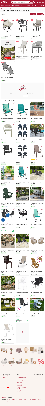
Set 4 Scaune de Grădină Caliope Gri (23, 160)
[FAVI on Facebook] (3, 387)
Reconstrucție (27, 5)
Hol (33, 365)
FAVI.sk (13, 399)
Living (11, 365)
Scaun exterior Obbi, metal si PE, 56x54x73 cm (11, 339)
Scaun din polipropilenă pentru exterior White (25, 292)
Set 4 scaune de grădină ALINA (37, 182)
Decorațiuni (7, 5)
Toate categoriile (38, 5)
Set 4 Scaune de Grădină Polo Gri (23, 139)
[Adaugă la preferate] (43, 20)
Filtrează (41, 14)
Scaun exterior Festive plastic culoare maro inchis (11, 271)
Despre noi (19, 375)
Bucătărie (33, 5)
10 (13, 146)
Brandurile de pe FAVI (21, 379)
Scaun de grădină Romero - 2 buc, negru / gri (25, 313)
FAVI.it (28, 399)
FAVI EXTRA (19, 385)
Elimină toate (19, 95)
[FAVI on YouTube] (8, 387)
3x (36, 159)
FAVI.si (6, 401)
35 (42, 146)
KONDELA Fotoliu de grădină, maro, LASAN (25, 35)
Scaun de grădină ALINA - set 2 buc (23, 250)
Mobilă (2, 5)
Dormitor (19, 365)
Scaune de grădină (9, 8)
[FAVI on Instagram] (5, 387)
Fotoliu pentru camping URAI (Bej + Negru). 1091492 (12, 35)
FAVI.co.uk (35, 399)
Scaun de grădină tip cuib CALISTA (8, 182)
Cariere (4, 379)
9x (7, 223)
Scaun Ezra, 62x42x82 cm (21, 224)
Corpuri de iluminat (19, 5)
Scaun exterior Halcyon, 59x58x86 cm (9, 160)
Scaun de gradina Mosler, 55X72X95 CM (24, 271)
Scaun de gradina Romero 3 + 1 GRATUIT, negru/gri (11, 224)
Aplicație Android (38, 375)
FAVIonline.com (5, 397)
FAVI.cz (10, 399)
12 (13, 103)
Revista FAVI (19, 382)
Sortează (33, 14)
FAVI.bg (39, 399)
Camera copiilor (26, 366)
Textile (12, 5)
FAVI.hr (24, 399)
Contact (4, 377)
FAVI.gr (3, 401)
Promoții (41, 365)
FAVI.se (31, 399)
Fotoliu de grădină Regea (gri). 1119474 (9, 77)
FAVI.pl (17, 399)
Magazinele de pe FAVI (21, 377)
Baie (4, 365)
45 (13, 209)
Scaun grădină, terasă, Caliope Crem (8, 139)
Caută (31, 2)
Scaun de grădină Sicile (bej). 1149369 (24, 56)
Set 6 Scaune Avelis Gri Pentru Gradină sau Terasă (11, 250)
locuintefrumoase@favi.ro (9, 375)
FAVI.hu (20, 399)
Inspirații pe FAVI (20, 380)
